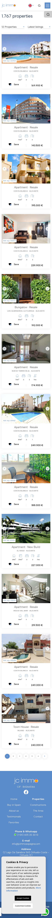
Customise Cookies (23, 906)
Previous (4, 49)
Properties (38, 799)
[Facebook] (26, 793)
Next (47, 49)
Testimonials (14, 816)
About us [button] (14, 810)
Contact (38, 816)
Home (13, 799)
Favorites (14, 822)
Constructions (38, 804)
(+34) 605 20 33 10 (27, 834)
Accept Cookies (23, 898)
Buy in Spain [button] (14, 804)
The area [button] (38, 810)
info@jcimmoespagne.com (26, 843)
